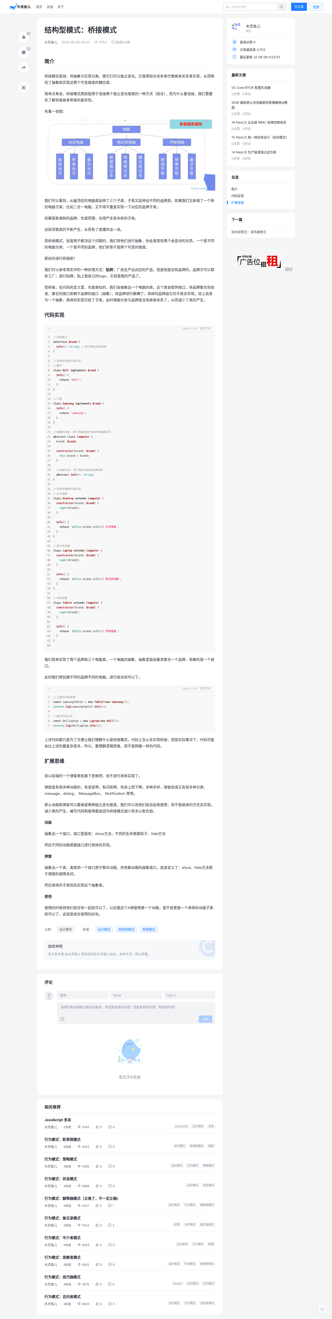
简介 (234, 189)
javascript (181, 1126)
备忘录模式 (207, 1224)
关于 (61, 7)
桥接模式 (149, 929)
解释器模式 (207, 1205)
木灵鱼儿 (50, 42)
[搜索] (322, 1309)
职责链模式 (196, 1146)
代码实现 (237, 196)
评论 (205, 1019)
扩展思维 (237, 202)
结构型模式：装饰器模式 (248, 232)
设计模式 (65, 929)
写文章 (299, 7)
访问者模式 (207, 1303)
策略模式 (208, 1165)
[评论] (23, 52)
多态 (211, 1126)
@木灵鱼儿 (72, 954)
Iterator (177, 1283)
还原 (177, 1224)
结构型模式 (126, 929)
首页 (39, 7)
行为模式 (192, 1165)
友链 (50, 7)
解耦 (211, 1244)
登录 (316, 7)
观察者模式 (207, 1263)
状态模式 (208, 1185)
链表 (211, 1146)
